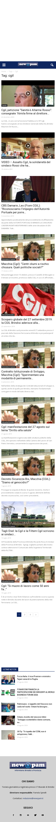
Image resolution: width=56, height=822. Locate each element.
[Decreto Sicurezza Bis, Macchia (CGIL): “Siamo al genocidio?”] (28, 462)
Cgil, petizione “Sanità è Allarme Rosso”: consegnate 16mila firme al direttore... (26, 111)
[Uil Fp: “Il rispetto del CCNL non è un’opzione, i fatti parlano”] (8, 735)
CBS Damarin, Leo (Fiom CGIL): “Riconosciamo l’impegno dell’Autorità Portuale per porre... (25, 209)
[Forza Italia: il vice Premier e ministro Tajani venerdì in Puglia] (8, 680)
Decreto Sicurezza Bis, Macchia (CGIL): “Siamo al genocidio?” (26, 480)
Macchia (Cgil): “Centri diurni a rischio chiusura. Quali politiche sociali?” (25, 265)
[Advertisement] (28, 32)
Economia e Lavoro (8, 201)
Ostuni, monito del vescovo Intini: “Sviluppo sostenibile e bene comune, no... (33, 719)
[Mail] (28, 815)
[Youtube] (42, 815)
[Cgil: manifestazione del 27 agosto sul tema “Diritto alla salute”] (28, 410)
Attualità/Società (8, 157)
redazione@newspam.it (33, 798)
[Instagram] (20, 815)
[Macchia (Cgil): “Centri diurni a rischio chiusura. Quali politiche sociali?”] (28, 247)
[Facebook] (13, 815)
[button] (52, 65)
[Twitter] (35, 815)
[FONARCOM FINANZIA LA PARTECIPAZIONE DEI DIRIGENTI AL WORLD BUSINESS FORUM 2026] (8, 693)
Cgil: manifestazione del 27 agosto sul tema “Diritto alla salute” (25, 428)
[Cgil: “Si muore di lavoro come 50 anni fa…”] (28, 569)
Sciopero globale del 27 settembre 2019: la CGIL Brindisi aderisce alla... (26, 321)
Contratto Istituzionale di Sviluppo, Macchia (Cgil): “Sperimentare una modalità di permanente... (23, 375)
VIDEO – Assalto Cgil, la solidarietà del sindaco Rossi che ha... (25, 164)
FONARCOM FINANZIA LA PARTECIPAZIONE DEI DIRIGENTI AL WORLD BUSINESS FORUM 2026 (36, 692)
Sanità (4, 105)
